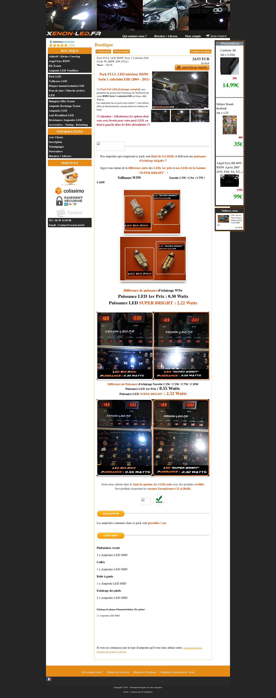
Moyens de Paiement (144, 672)
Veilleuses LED (58, 81)
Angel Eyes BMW (59, 61)
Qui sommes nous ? (134, 36)
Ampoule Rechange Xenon (64, 106)
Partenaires (56, 151)
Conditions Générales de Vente (177, 672)
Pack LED (55, 76)
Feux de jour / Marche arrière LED (67, 93)
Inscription (55, 142)
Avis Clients (56, 137)
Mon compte (193, 36)
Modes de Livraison (118, 672)
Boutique (70, 50)
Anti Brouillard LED (61, 115)
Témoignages (56, 147)
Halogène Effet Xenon (62, 101)
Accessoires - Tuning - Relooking (68, 125)
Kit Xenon (55, 66)
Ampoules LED (58, 111)
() (72, 45)
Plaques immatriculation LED (66, 86)
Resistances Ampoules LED (65, 120)
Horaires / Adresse (166, 36)
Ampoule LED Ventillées (63, 70)
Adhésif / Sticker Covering (64, 56)
